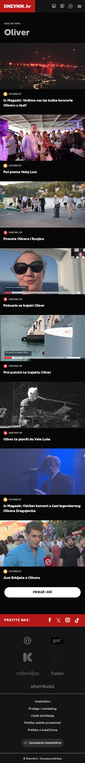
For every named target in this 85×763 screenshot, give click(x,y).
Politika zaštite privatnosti (42, 722)
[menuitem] (70, 6)
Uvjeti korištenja (42, 715)
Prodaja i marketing (42, 708)
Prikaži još (42, 592)
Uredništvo (42, 701)
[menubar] (70, 6)
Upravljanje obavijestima (45, 742)
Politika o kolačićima (42, 730)
